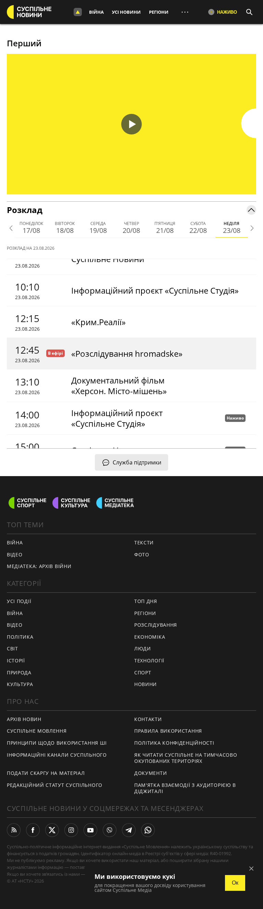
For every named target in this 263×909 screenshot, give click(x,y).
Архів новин (24, 719)
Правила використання (168, 731)
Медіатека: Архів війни (39, 566)
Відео (15, 554)
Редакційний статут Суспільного (54, 785)
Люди (142, 648)
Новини (145, 684)
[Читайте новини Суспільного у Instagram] (71, 830)
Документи (150, 773)
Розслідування (155, 625)
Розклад (24, 209)
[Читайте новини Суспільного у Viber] (109, 830)
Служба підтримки (137, 462)
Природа (19, 672)
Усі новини (126, 12)
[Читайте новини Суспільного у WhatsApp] (148, 830)
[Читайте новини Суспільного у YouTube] (90, 830)
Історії (16, 660)
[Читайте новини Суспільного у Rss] (14, 830)
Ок (235, 883)
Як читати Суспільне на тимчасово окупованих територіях (185, 758)
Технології (149, 660)
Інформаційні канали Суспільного (57, 755)
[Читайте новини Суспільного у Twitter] (52, 830)
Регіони (158, 12)
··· (185, 11)
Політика (20, 637)
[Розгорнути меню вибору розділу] (78, 12)
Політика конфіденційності (174, 743)
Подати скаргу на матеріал (46, 773)
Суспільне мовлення (37, 731)
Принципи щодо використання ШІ (57, 743)
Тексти (144, 542)
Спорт (142, 672)
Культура (20, 684)
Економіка (149, 637)
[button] (131, 124)
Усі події (19, 601)
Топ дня (145, 601)
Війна (96, 12)
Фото (141, 554)
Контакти (148, 719)
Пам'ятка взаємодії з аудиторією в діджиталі (185, 788)
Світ (12, 648)
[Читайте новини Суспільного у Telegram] (129, 830)
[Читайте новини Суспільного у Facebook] (33, 830)
